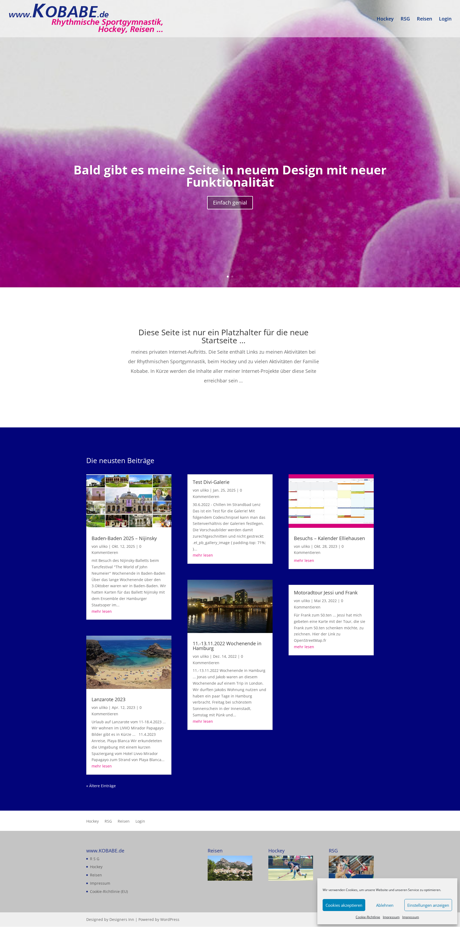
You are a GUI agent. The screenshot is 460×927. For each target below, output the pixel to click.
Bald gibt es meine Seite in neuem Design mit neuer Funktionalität (230, 176)
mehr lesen (102, 611)
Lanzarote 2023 (108, 699)
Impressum (391, 917)
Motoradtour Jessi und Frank (326, 592)
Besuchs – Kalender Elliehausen (329, 538)
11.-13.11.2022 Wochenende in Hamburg (227, 645)
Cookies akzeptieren (344, 905)
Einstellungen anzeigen (428, 905)
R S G (94, 858)
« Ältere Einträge (101, 785)
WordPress (169, 919)
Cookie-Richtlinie (368, 917)
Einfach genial (230, 202)
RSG (405, 19)
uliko (103, 546)
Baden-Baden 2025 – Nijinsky (124, 538)
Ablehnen (384, 905)
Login (445, 19)
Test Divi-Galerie (211, 482)
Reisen (424, 19)
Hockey (385, 19)
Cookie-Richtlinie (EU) (109, 891)
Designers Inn (121, 919)
